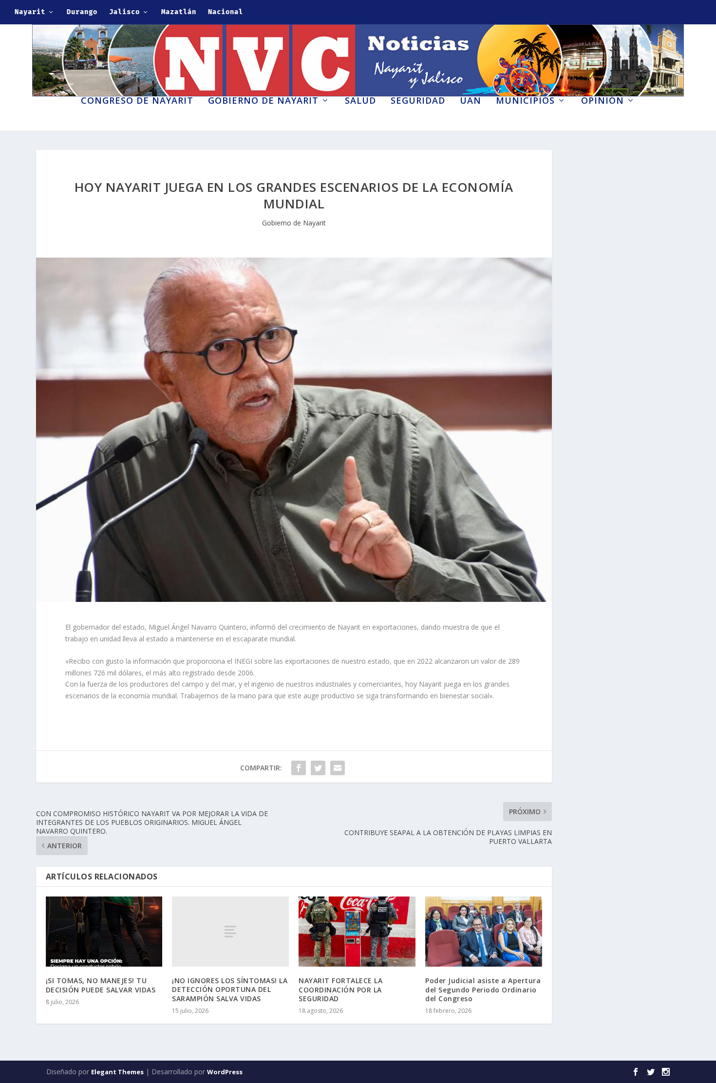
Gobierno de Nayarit (263, 101)
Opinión (602, 101)
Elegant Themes (117, 1071)
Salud (360, 101)
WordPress (225, 1071)
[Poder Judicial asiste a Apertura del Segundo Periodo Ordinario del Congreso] (483, 931)
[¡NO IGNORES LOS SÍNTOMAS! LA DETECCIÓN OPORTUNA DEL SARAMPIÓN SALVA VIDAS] (230, 931)
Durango (82, 12)
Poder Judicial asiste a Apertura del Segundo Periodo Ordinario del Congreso (483, 989)
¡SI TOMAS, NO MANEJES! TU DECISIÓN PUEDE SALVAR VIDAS (101, 985)
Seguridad (418, 101)
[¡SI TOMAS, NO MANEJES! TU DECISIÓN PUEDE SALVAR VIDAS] (104, 931)
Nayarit (30, 12)
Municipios (525, 101)
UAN (470, 101)
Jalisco (124, 12)
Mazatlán (178, 12)
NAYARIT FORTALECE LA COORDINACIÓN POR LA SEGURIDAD (340, 989)
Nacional (225, 12)
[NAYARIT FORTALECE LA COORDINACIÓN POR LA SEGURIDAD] (357, 931)
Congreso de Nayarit (137, 101)
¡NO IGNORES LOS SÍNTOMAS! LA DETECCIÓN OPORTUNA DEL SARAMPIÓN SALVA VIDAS (229, 989)
